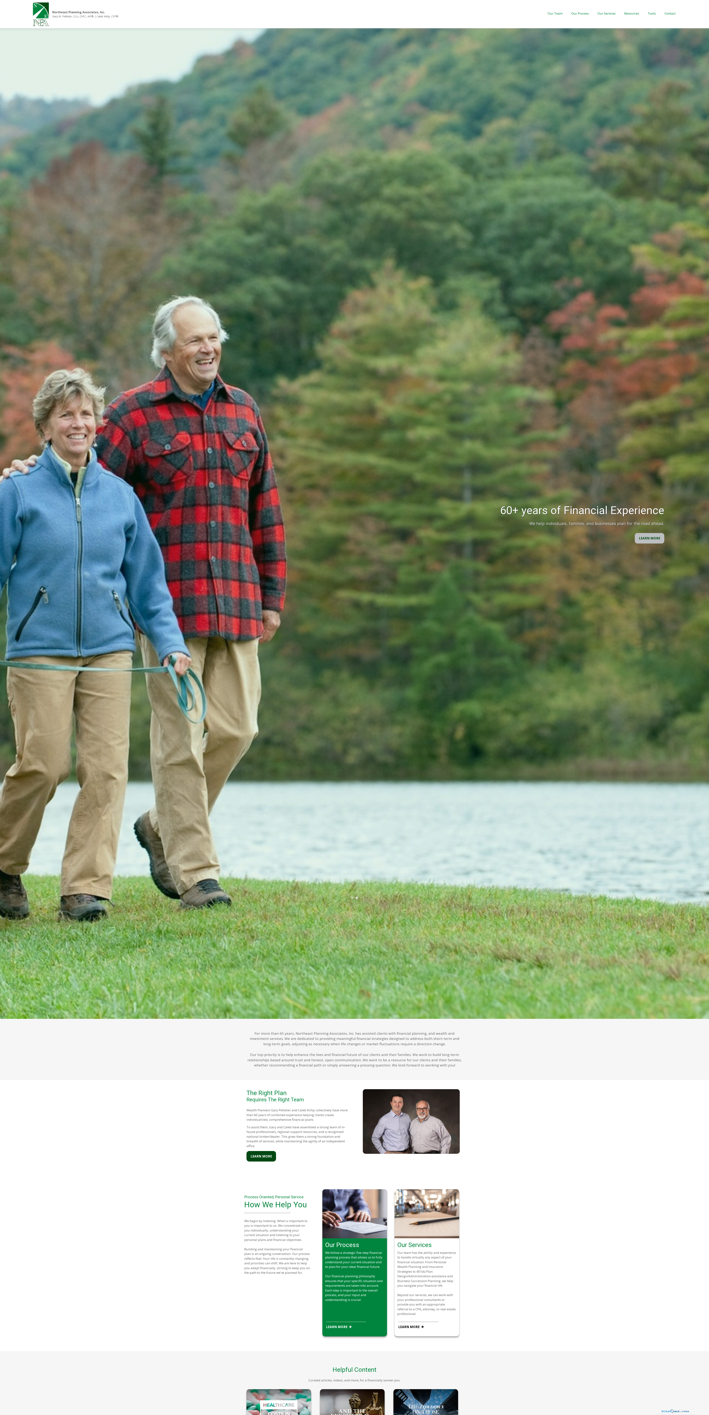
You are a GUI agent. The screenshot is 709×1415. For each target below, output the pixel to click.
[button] (555, 13)
